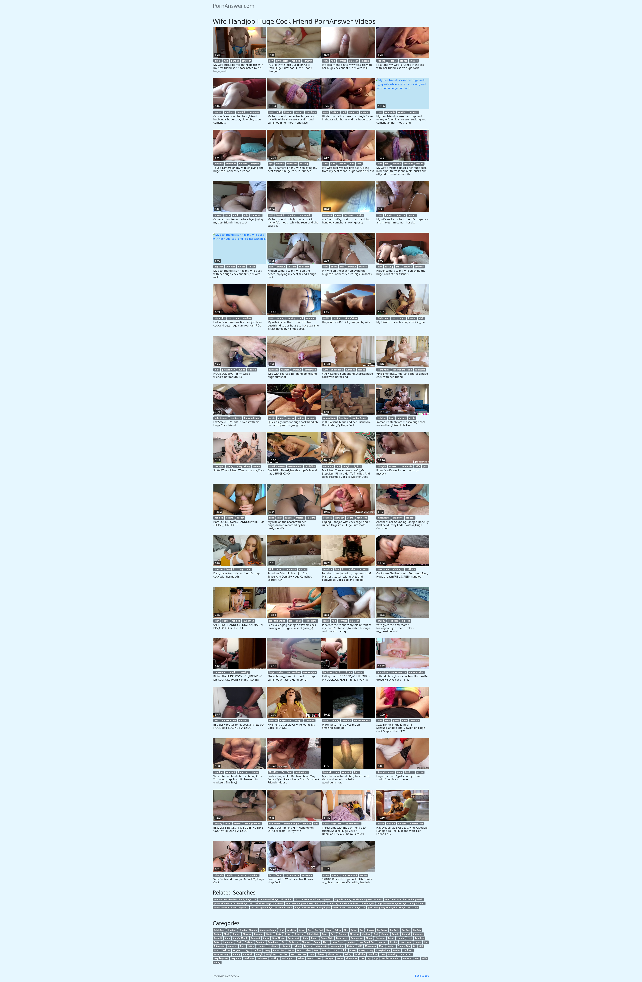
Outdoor (257, 950)
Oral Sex (226, 950)
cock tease (291, 569)
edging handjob (253, 823)
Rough (259, 954)
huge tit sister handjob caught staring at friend (400, 903)
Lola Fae (382, 418)
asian (326, 875)
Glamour (306, 942)
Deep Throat (278, 938)
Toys (376, 958)
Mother (391, 946)
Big (361, 930)
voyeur (218, 215)
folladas (393, 60)
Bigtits (217, 934)
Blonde (236, 934)
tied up (302, 569)
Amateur (232, 930)
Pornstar (326, 950)
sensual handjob (277, 620)
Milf (360, 946)
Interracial (219, 946)
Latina (251, 946)
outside (336, 318)
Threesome (351, 958)
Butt (333, 934)
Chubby (366, 934)
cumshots (311, 112)
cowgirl (298, 720)
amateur (246, 60)
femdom (327, 569)
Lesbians (273, 946)
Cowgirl (406, 934)
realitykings (301, 772)
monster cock (416, 823)
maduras (229, 112)
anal (325, 163)
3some (256, 466)
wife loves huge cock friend (269, 903)
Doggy (314, 938)
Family (400, 938)
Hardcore (382, 942)
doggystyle (285, 720)
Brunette (299, 934)
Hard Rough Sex (366, 942)
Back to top (422, 975)
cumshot (307, 60)
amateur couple (291, 823)
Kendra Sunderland (333, 369)
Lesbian (261, 946)
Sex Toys (302, 954)
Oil (414, 946)
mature (218, 112)
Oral (216, 950)
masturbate (383, 517)
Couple (395, 934)
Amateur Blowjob (248, 930)
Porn (316, 950)
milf (226, 60)
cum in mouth (292, 875)
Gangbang (273, 942)
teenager (219, 466)
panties (235, 60)
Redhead (407, 950)
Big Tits (417, 930)
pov (271, 60)
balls (356, 772)
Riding (236, 954)
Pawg (267, 950)
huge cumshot (276, 672)
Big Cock (394, 930)
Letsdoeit (285, 946)
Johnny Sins (383, 369)
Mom (381, 946)
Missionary (370, 946)
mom (227, 215)
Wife (424, 958)
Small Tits (360, 954)
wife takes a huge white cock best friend (306, 903)
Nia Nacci (420, 369)
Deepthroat (293, 938)
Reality (396, 950)
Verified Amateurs (391, 958)
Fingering (228, 942)
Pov (335, 950)
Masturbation (337, 946)
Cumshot (255, 938)
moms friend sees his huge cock (349, 907)
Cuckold (218, 938)
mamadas (254, 112)
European (380, 938)
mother (237, 215)
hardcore (348, 215)
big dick (357, 466)
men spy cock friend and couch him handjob (352, 903)
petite (272, 418)
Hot (425, 942)
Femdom (419, 938)
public (326, 318)
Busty (325, 934)
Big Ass (370, 930)
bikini (218, 60)
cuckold (232, 672)
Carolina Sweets (277, 466)
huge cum (243, 772)
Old (421, 946)
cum (325, 60)
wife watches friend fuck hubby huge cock (235, 899)
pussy (338, 215)
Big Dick (406, 930)
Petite (291, 950)
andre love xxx (398, 672)
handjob (296, 60)
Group (317, 942)
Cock (375, 934)
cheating (244, 672)
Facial (391, 938)
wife (359, 163)
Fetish (217, 942)
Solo (382, 954)
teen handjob (293, 672)
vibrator (243, 720)
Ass (309, 930)
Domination (357, 938)
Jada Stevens (221, 418)
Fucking (249, 942)
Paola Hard (383, 318)
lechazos (414, 112)
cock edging (310, 620)
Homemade (405, 942)
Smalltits (372, 954)
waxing (335, 875)
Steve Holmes (295, 466)
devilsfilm (310, 466)
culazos (414, 60)
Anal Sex (291, 930)
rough (346, 466)
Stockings (249, 958)
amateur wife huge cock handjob (275, 899)
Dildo (305, 938)
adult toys (362, 517)
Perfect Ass (278, 950)
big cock (243, 163)
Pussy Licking (366, 950)
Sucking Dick (288, 958)
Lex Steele (236, 418)
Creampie (418, 934)
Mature (350, 946)
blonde (361, 369)
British (288, 934)
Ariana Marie (329, 418)
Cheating (354, 934)
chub (325, 720)
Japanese (232, 946)
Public (344, 950)
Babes (338, 930)
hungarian (248, 620)
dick (421, 318)
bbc (216, 720)
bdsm (279, 569)
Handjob (351, 942)
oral (248, 569)
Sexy (311, 954)
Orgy (247, 950)
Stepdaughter (221, 958)
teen (230, 318)
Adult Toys (219, 930)
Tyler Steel (287, 772)
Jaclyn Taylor (275, 875)
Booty (278, 934)
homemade (305, 215)
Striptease (262, 958)
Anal (282, 930)
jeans (326, 620)
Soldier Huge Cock (332, 823)
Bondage (258, 934)
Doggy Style (327, 938)
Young (217, 962)
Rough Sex (271, 954)
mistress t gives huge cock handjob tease (271, 907)
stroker (240, 517)
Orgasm (237, 950)
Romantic (248, 954)
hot (316, 823)
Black (226, 934)
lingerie (365, 60)
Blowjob (247, 934)
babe (404, 720)
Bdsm (354, 930)
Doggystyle (342, 938)
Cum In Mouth (240, 938)
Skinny (348, 954)
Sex (292, 954)
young (230, 466)
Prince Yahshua (251, 418)
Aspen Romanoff (386, 772)
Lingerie (308, 946)
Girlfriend (293, 942)
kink (217, 369)
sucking (291, 318)
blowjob (241, 112)
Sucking (275, 958)
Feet (409, 938)
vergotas (255, 163)
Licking (297, 946)
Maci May (273, 772)
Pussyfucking (383, 950)
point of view (350, 318)
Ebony (369, 938)
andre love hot (416, 672)
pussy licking (243, 466)
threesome (220, 672)
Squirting (392, 954)
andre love (383, 672)
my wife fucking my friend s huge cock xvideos (358, 899)
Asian (302, 930)
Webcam (407, 958)
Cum (227, 938)
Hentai (393, 942)
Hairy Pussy (337, 942)
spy (271, 163)
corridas (402, 112)
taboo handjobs (362, 720)
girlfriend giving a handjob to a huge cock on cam (393, 907)
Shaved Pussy (335, 954)
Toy (369, 958)
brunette (242, 875)
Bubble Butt (313, 934)
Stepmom (236, 958)
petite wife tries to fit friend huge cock (233, 903)
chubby (381, 620)
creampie (328, 466)
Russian (284, 954)
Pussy (353, 950)
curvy (240, 569)
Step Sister (406, 954)
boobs (360, 215)
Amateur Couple (268, 930)
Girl (283, 942)
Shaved (321, 954)
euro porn (307, 875)
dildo (271, 517)
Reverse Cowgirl (222, 954)
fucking (381, 60)
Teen (319, 958)
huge (402, 318)
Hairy (326, 942)
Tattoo (310, 958)
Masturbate (321, 946)
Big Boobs (382, 930)
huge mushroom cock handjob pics (312, 907)
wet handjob (309, 672)
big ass (403, 60)
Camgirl (343, 934)
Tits (362, 958)
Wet (417, 958)
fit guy (255, 772)
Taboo (301, 958)
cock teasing (295, 620)
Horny (418, 942)
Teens (340, 958)
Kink (242, 946)
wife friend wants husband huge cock (403, 899)
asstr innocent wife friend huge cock (313, 899)
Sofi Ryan (343, 418)
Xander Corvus (359, 418)
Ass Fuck (319, 930)
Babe (328, 930)
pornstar (219, 569)
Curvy (266, 938)
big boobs (220, 318)
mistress (363, 569)
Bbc (346, 930)
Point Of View (304, 950)
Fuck (239, 942)
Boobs (269, 934)
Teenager (329, 958)
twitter (363, 875)
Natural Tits (404, 946)
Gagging (260, 942)
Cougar (385, 934)
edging (229, 517)
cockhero (410, 569)
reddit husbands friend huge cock (231, 907)
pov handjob (282, 60)
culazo (251, 266)
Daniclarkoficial (352, 823)
